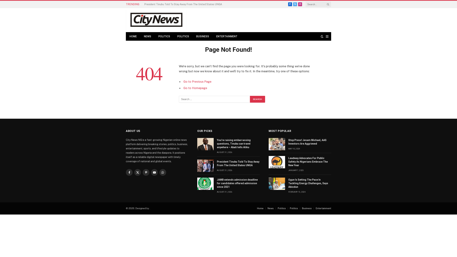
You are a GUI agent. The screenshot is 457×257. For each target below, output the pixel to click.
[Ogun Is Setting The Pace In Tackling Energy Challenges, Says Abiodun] (277, 184)
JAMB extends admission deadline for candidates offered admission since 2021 (237, 183)
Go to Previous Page (197, 81)
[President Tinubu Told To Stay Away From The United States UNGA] (205, 166)
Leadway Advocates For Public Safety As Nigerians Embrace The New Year (308, 162)
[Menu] (327, 36)
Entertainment (226, 36)
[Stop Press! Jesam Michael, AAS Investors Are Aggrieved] (277, 144)
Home (133, 36)
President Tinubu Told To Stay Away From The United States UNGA (183, 4)
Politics (164, 36)
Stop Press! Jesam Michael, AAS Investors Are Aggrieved (307, 142)
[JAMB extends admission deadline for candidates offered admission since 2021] (205, 184)
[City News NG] (156, 20)
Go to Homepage (195, 88)
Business (202, 36)
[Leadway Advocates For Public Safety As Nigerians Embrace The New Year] (277, 162)
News (147, 36)
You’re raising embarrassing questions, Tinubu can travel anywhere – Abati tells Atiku (234, 144)
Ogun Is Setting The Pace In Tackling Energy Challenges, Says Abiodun (308, 183)
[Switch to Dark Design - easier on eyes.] (322, 36)
